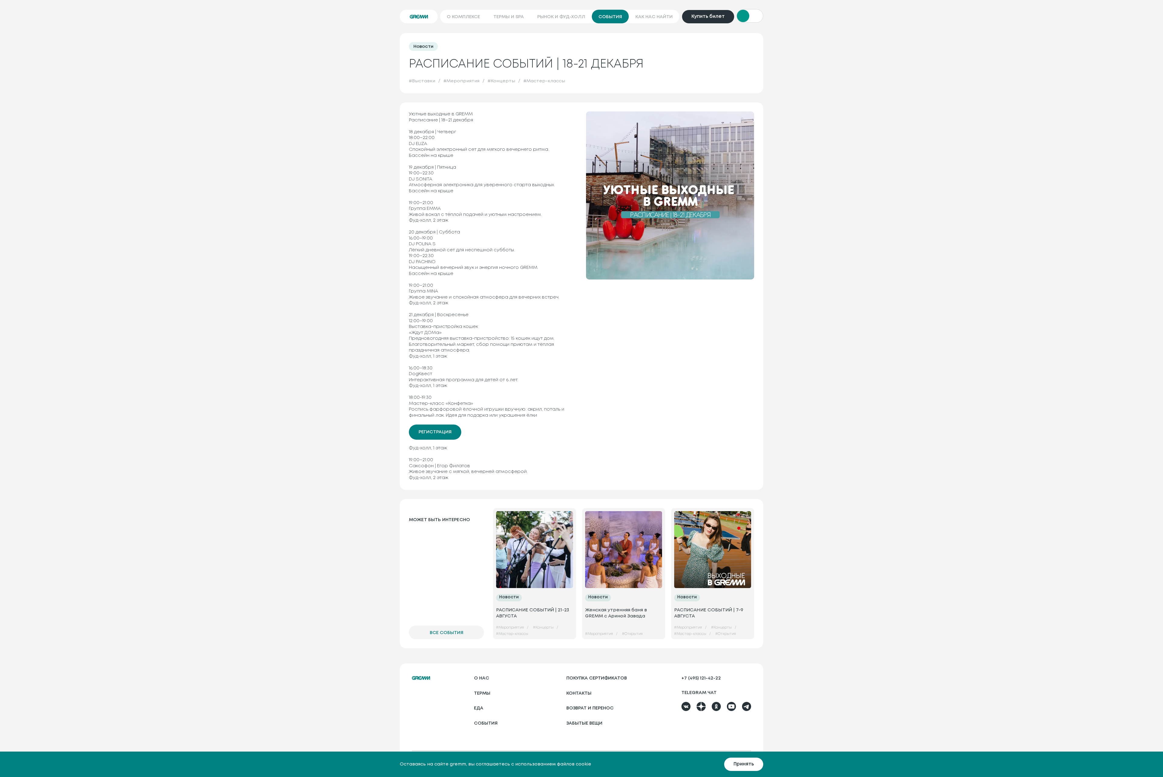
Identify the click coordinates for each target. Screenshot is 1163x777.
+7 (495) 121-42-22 (701, 678)
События (610, 17)
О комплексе (463, 17)
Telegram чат (699, 693)
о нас (481, 678)
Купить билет (708, 16)
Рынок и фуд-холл (561, 17)
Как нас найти (654, 17)
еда (478, 708)
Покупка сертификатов (596, 678)
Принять (744, 764)
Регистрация (435, 432)
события (486, 723)
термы (482, 693)
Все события (446, 633)
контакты (578, 693)
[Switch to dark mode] (750, 16)
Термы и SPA (508, 17)
